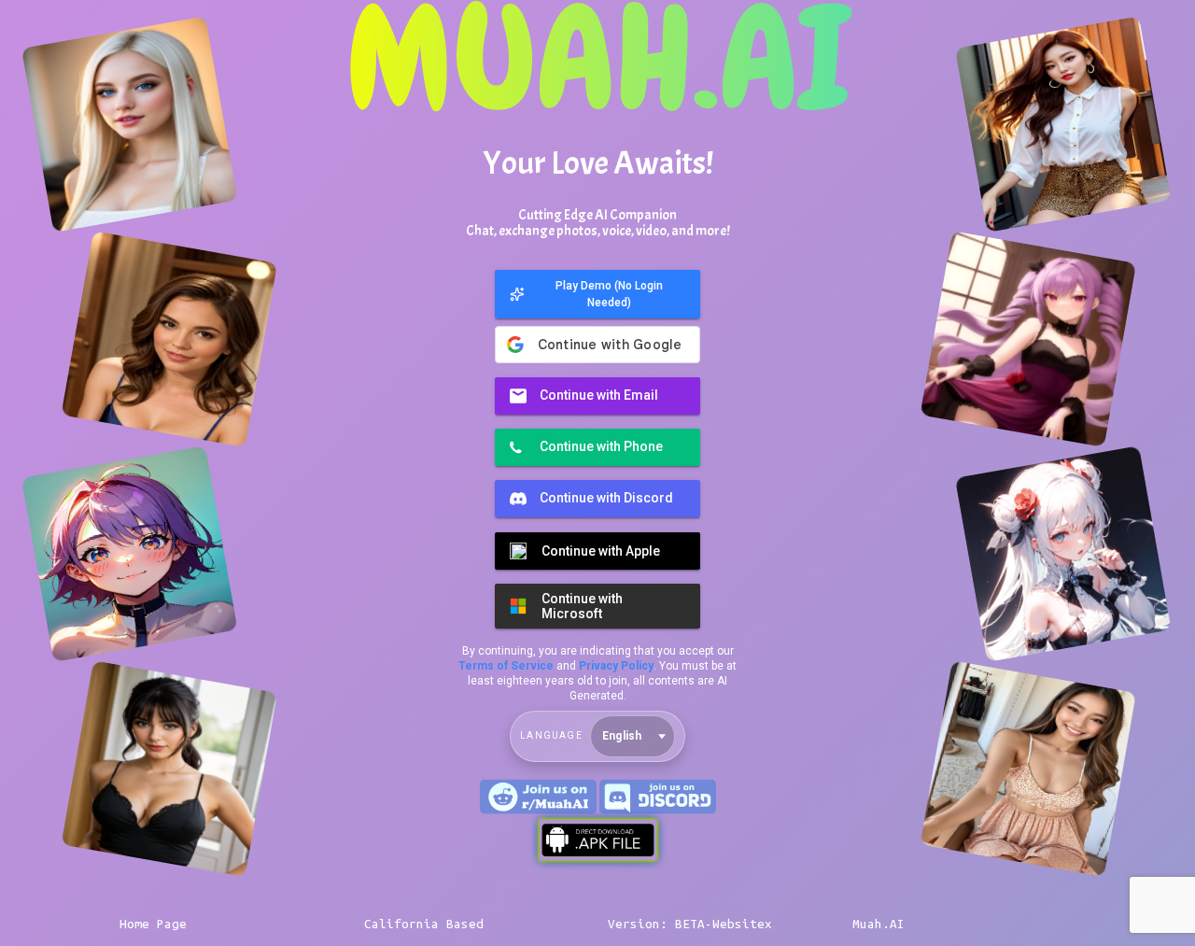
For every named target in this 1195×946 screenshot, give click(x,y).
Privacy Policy (616, 665)
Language (551, 735)
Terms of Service (506, 665)
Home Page (153, 924)
